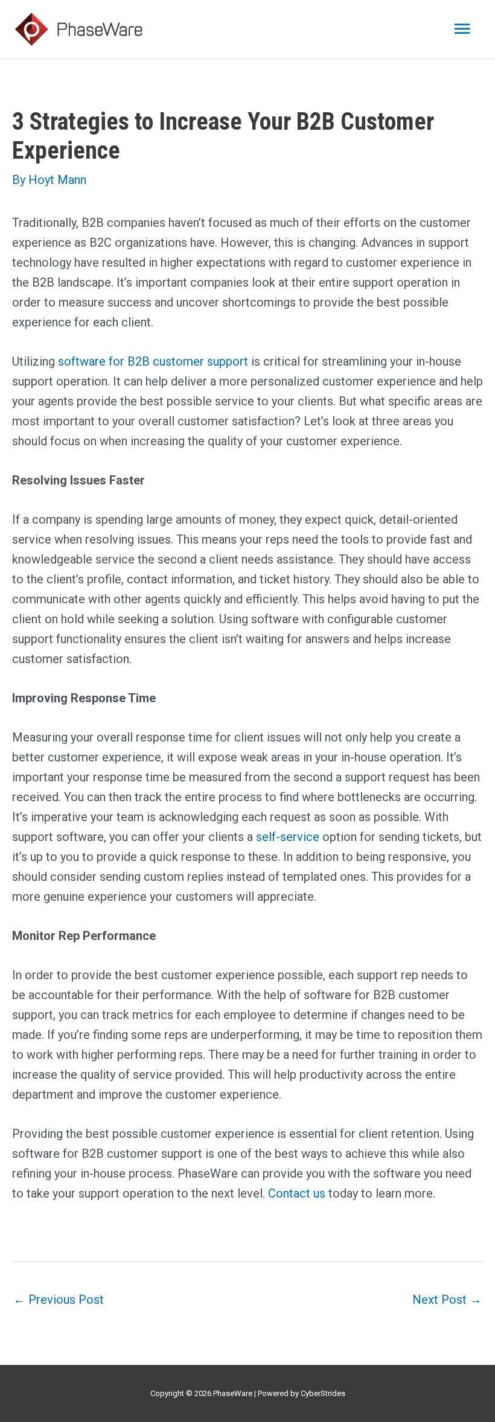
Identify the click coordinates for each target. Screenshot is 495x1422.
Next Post (447, 1299)
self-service (287, 837)
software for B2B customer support (153, 361)
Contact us (296, 1193)
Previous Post (58, 1299)
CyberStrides (323, 1393)
